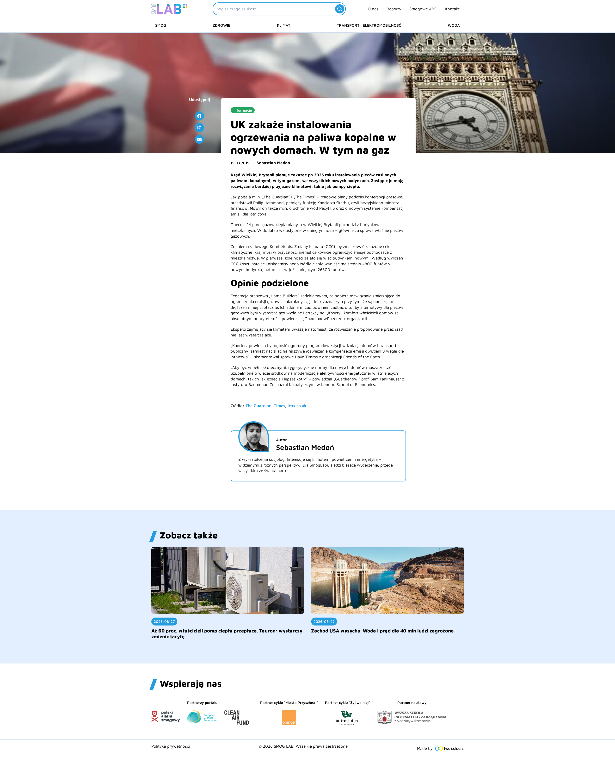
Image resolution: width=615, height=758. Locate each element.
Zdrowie (221, 25)
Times (279, 405)
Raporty (394, 8)
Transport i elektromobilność (369, 25)
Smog (160, 25)
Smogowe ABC (423, 8)
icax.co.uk (297, 405)
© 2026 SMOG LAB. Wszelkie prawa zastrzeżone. (303, 746)
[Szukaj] (339, 9)
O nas (373, 8)
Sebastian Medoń (273, 162)
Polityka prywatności (170, 746)
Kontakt (452, 8)
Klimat (283, 25)
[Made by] (449, 748)
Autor (281, 439)
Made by (424, 748)
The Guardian (258, 405)
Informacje (243, 110)
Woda (454, 25)
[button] (199, 115)
